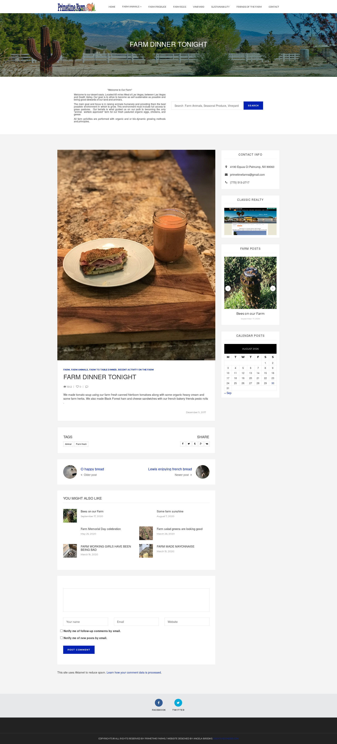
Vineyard (198, 6)
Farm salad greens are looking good (179, 529)
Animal (68, 443)
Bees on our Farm (92, 511)
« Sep (227, 393)
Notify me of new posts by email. (85, 638)
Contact (274, 6)
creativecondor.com (225, 738)
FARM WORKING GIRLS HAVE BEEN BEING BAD (106, 548)
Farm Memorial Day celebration (101, 529)
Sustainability (220, 6)
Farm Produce (157, 6)
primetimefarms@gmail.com (247, 174)
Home (112, 6)
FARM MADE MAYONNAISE (175, 546)
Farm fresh (81, 443)
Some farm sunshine (170, 511)
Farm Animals (130, 6)
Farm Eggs (179, 6)
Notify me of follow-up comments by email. (92, 631)
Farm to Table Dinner (102, 369)
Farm (66, 369)
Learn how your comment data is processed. (134, 672)
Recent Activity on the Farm (136, 369)
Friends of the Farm (249, 6)
